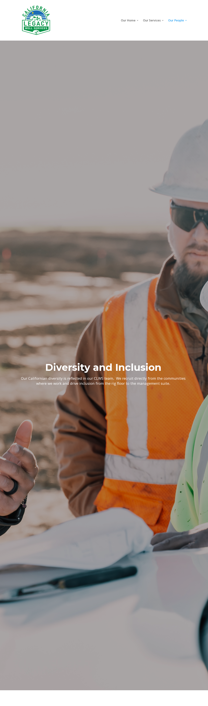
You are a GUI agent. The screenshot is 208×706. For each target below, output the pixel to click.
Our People (176, 20)
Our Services (152, 20)
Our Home (128, 20)
